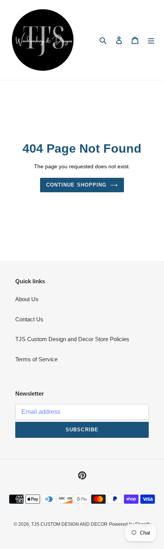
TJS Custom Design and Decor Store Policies (72, 339)
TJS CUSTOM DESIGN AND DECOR (69, 524)
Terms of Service (36, 359)
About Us (27, 299)
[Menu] (151, 40)
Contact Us (29, 319)
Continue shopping (76, 185)
